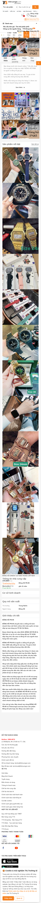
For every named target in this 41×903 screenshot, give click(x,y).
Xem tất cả (35, 144)
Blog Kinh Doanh (7, 776)
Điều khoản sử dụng (8, 782)
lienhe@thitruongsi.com (22, 763)
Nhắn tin (26, 36)
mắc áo (12, 11)
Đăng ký (33, 16)
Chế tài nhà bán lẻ (8, 791)
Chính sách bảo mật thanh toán (12, 794)
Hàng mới (24, 59)
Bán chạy (32, 59)
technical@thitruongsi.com (21, 766)
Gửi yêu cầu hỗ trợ (8, 748)
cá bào (19, 11)
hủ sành (5, 11)
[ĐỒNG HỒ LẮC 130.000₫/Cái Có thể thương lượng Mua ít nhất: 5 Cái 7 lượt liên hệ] (20, 484)
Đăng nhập (34, 13)
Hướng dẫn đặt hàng (8, 751)
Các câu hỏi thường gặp (10, 745)
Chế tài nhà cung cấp (9, 788)
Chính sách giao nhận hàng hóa (12, 807)
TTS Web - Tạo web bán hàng (12, 823)
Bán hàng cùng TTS (32, 19)
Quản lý (19, 898)
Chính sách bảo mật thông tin (11, 797)
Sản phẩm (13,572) (15, 59)
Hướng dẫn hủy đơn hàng (10, 754)
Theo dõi (33, 36)
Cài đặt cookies (7, 800)
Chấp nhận (8, 898)
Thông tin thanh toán (8, 785)
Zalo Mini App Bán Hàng (10, 826)
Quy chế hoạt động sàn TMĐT (12, 814)
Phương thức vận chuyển (10, 757)
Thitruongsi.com (15, 706)
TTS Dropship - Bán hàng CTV (12, 820)
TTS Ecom (5, 829)
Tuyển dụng (5, 779)
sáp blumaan (27, 11)
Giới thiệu (6, 59)
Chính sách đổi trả (8, 760)
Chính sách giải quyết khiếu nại (12, 804)
